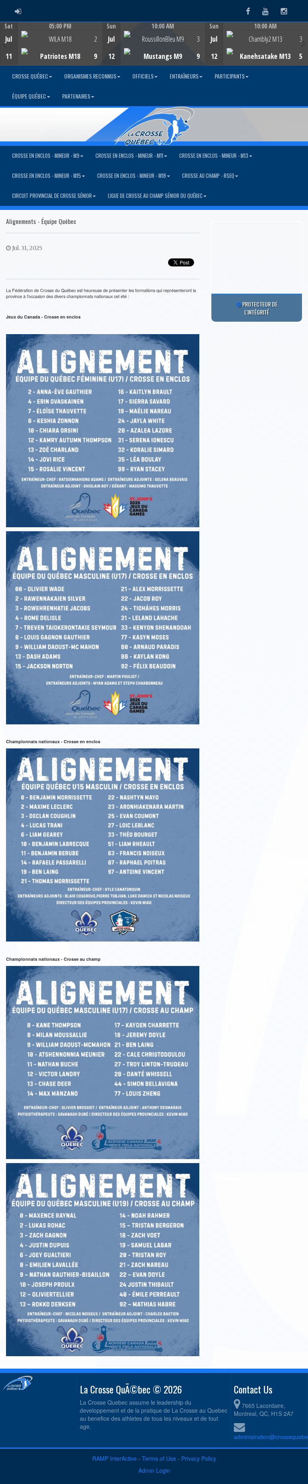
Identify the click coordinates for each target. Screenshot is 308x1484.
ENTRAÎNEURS (184, 76)
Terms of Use (159, 1458)
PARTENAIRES (76, 96)
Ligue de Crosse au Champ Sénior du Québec (155, 196)
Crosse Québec (30, 76)
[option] (51, 43)
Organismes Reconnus (90, 76)
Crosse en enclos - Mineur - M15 (46, 175)
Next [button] (303, 43)
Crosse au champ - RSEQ (208, 175)
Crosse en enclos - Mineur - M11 (129, 155)
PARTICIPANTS (230, 76)
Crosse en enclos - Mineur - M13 (213, 155)
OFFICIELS (143, 76)
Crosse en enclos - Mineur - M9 (45, 155)
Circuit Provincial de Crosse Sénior (52, 196)
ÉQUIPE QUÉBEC (29, 96)
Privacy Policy (198, 1458)
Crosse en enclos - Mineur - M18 (131, 175)
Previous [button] (4, 44)
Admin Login (154, 1470)
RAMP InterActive (114, 1458)
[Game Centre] (51, 50)
